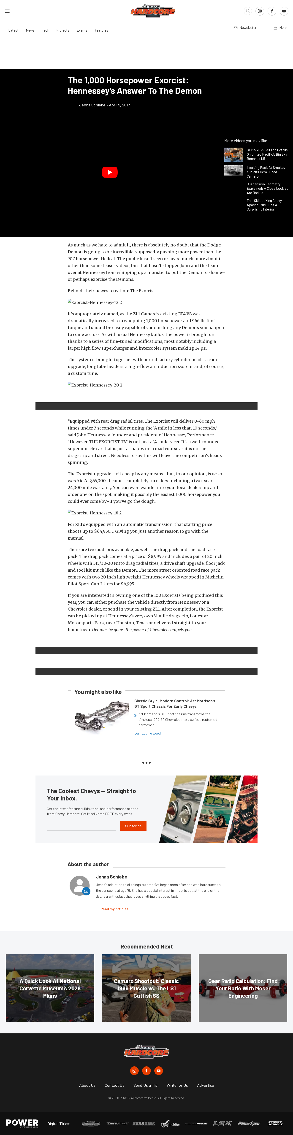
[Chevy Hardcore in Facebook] (146, 1070)
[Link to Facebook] (272, 11)
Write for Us (177, 1085)
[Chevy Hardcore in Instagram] (134, 1070)
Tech (45, 30)
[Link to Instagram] (259, 11)
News (30, 30)
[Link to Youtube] (284, 11)
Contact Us (114, 1085)
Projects (63, 30)
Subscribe (133, 826)
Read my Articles (114, 909)
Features (101, 30)
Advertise (205, 1085)
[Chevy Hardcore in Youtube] (158, 1070)
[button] (110, 172)
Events (82, 30)
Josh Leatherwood (147, 733)
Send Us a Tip (145, 1085)
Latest (13, 30)
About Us (87, 1085)
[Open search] (248, 11)
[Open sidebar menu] (7, 11)
